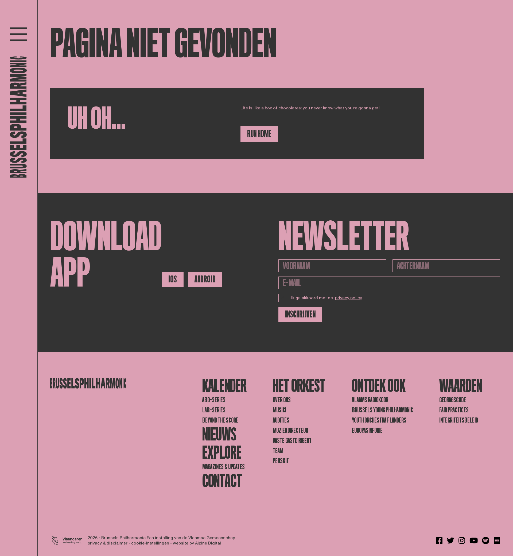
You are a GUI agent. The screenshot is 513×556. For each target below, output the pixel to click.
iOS (172, 279)
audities (281, 420)
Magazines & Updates (223, 467)
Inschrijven (300, 314)
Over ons (282, 400)
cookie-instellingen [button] (150, 543)
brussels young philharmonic (382, 410)
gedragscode (452, 400)
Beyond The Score (220, 420)
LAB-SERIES (214, 410)
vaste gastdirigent (292, 440)
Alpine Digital (208, 543)
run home (259, 134)
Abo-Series (214, 400)
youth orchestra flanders (379, 420)
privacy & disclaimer (107, 543)
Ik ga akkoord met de (326, 298)
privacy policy (348, 298)
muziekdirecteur (290, 430)
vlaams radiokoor (370, 400)
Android (205, 279)
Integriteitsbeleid (458, 420)
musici (279, 410)
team (278, 451)
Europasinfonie (367, 430)
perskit (281, 461)
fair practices (454, 410)
